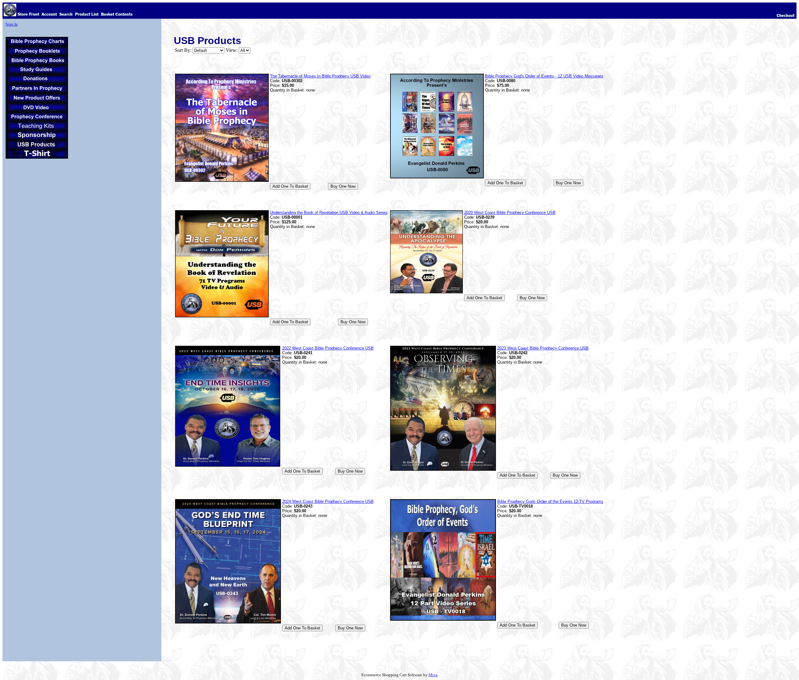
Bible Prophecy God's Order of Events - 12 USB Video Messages (544, 76)
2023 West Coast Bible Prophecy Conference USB (543, 348)
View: (232, 50)
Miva (433, 675)
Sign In (12, 24)
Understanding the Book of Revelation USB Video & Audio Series (329, 212)
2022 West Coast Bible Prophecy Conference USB (328, 348)
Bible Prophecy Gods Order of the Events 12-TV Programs (550, 501)
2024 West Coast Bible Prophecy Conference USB (328, 501)
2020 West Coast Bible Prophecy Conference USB (510, 212)
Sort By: (183, 50)
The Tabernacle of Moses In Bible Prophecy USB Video (320, 76)
